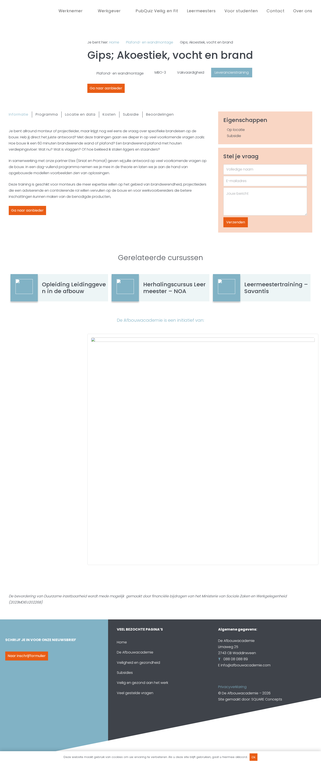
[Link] (203, 449)
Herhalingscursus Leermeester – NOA (174, 287)
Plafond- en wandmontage (149, 42)
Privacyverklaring (232, 686)
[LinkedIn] (231, 680)
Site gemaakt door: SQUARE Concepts (250, 699)
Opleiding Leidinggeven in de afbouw (74, 287)
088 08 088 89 (235, 659)
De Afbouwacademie (135, 652)
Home (114, 42)
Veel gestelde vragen (135, 692)
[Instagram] (240, 680)
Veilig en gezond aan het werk (142, 682)
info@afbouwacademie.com (246, 665)
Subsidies (125, 672)
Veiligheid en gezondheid (138, 662)
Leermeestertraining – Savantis (276, 287)
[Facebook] (222, 680)
